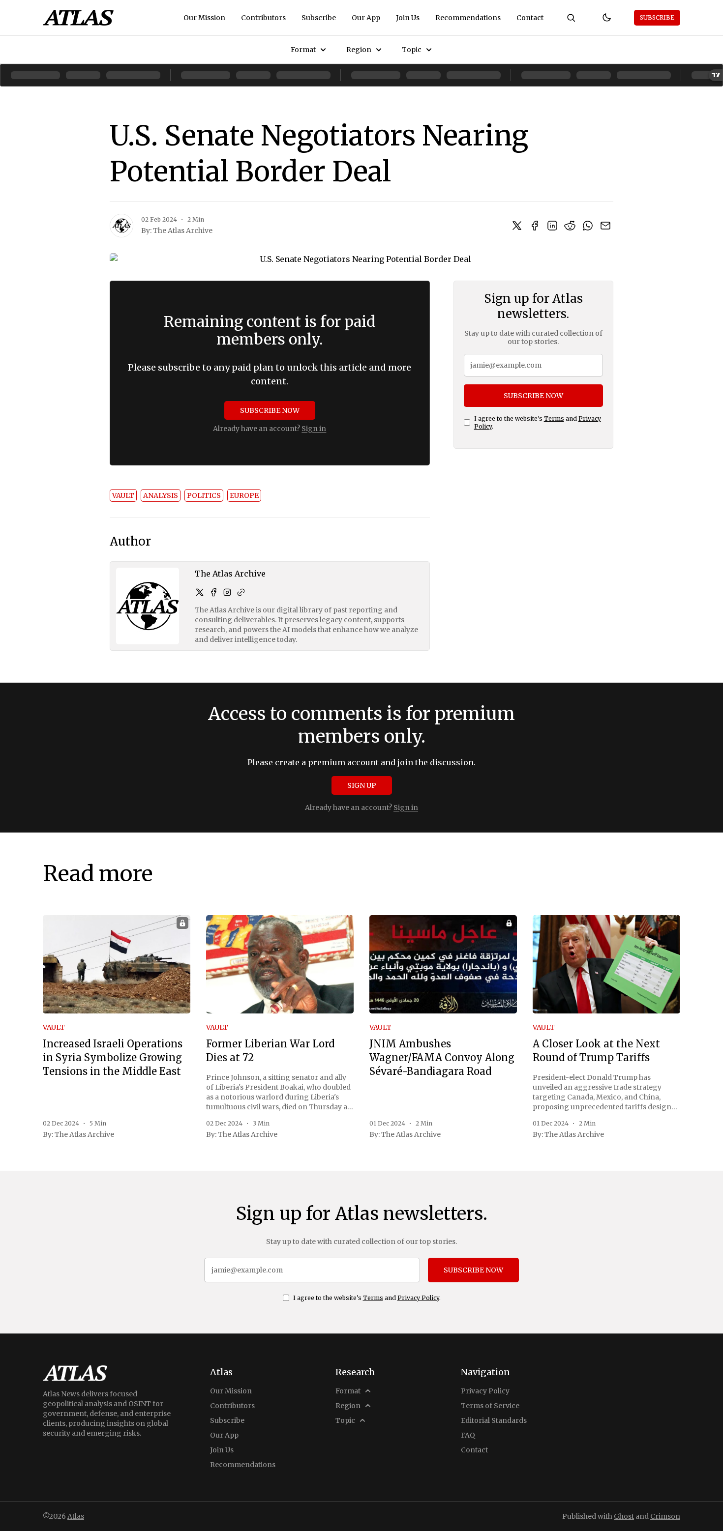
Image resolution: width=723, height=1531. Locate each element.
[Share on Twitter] (517, 225)
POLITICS (204, 495)
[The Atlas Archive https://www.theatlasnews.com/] (241, 592)
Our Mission (204, 17)
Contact (529, 17)
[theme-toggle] (606, 18)
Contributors (263, 17)
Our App (366, 17)
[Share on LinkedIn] (552, 225)
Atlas (75, 1516)
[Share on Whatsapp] (588, 225)
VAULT (123, 495)
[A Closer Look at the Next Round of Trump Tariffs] (606, 964)
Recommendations (468, 17)
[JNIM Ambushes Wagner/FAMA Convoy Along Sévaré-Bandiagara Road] (443, 964)
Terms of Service (490, 1405)
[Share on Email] (605, 225)
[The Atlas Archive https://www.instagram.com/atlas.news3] (227, 592)
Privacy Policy (418, 1297)
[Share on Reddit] (570, 225)
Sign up (361, 785)
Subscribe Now (270, 410)
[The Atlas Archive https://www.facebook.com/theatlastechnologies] (213, 592)
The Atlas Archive (182, 230)
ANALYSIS (160, 495)
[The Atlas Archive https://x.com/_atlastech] (200, 592)
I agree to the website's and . (537, 422)
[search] (571, 18)
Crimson (665, 1516)
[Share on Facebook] (534, 225)
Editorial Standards (494, 1420)
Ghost (624, 1516)
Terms (554, 418)
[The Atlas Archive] (121, 225)
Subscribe (318, 17)
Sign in (313, 428)
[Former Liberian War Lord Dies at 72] (280, 964)
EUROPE (244, 495)
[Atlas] (78, 18)
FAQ (468, 1435)
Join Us (408, 17)
